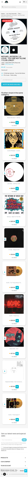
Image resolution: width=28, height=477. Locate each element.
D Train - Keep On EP (14, 249)
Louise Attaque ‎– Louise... (14, 150)
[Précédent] (2, 474)
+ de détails (14, 125)
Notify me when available (11, 84)
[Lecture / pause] (4, 474)
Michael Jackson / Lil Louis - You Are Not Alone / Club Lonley (9, 470)
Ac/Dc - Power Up (14, 315)
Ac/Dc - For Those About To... (14, 282)
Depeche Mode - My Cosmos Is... (14, 381)
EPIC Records (9, 64)
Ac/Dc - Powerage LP (14, 414)
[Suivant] (7, 474)
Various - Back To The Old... (14, 216)
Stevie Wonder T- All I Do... (14, 117)
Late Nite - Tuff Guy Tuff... (14, 183)
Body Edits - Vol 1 (14, 348)
